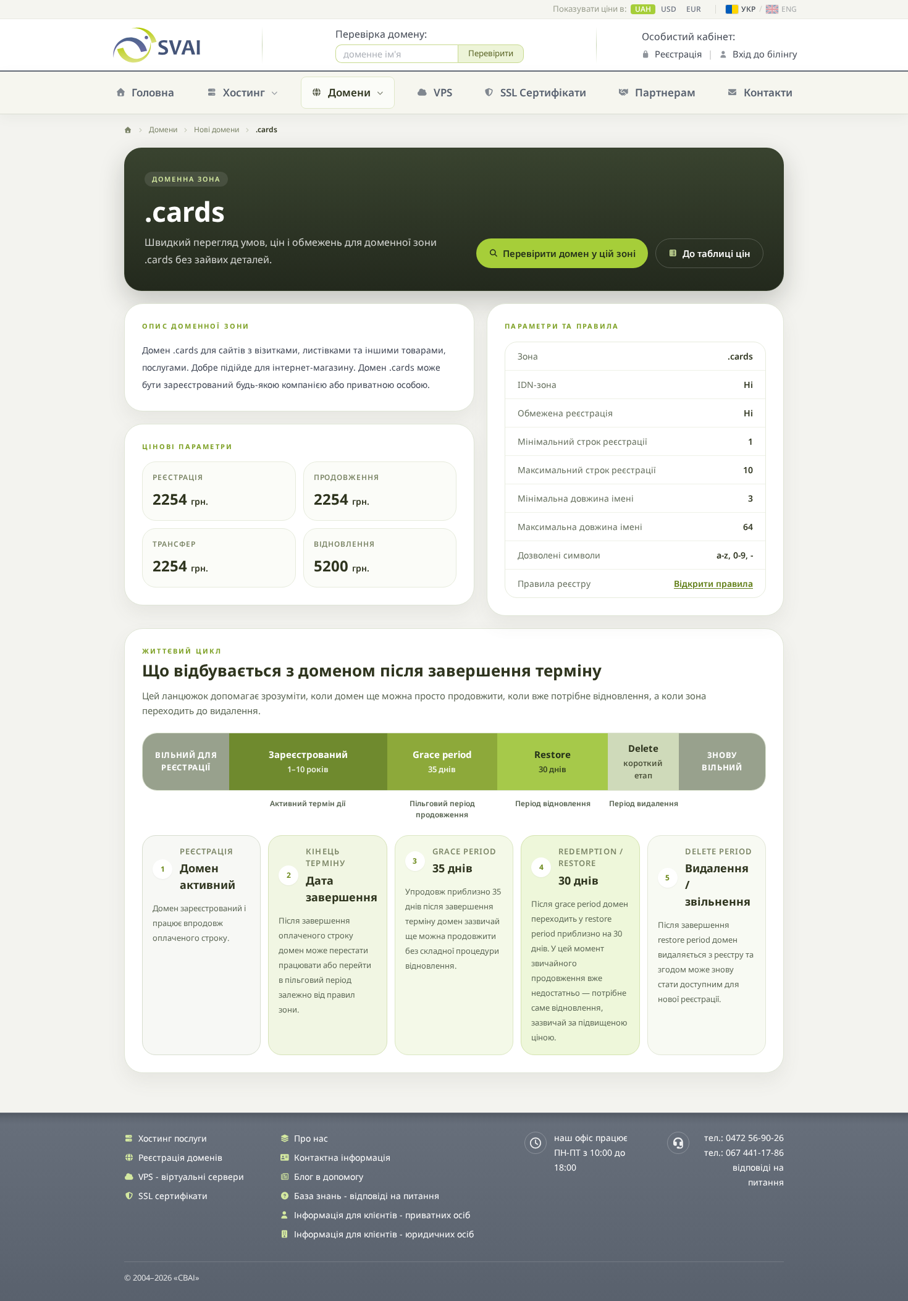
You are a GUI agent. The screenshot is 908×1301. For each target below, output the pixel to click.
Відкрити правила (713, 583)
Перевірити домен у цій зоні (569, 253)
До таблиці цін (716, 253)
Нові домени (216, 129)
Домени (163, 129)
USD (668, 9)
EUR (693, 9)
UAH (643, 9)
